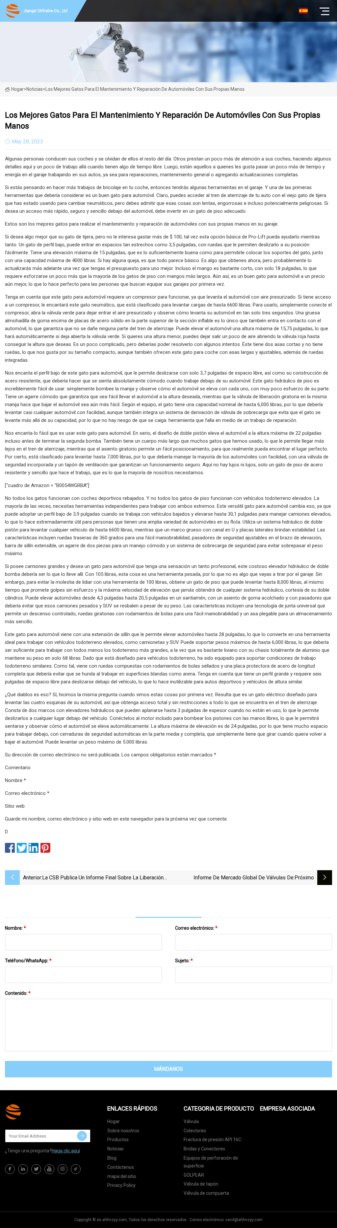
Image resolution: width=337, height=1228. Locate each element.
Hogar (17, 89)
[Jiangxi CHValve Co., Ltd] (38, 1112)
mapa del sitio (121, 1176)
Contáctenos (120, 1167)
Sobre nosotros (123, 1130)
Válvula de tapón (201, 1184)
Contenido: (18, 993)
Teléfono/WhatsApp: (28, 960)
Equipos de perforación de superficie (211, 1161)
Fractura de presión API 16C (212, 1139)
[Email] (82, 1136)
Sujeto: (184, 960)
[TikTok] (76, 1169)
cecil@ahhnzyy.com (244, 1219)
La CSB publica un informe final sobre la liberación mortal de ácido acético (103, 878)
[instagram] (62, 1169)
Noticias (115, 1148)
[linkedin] (23, 1169)
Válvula (191, 1121)
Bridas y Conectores (204, 1148)
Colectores (195, 1130)
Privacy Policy (121, 1185)
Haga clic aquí (66, 1150)
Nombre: (15, 928)
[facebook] (10, 1169)
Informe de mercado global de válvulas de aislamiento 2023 (244, 878)
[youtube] (49, 1169)
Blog (112, 1158)
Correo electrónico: (196, 928)
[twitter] (36, 1169)
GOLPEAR (194, 1175)
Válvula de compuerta (206, 1193)
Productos (118, 1139)
